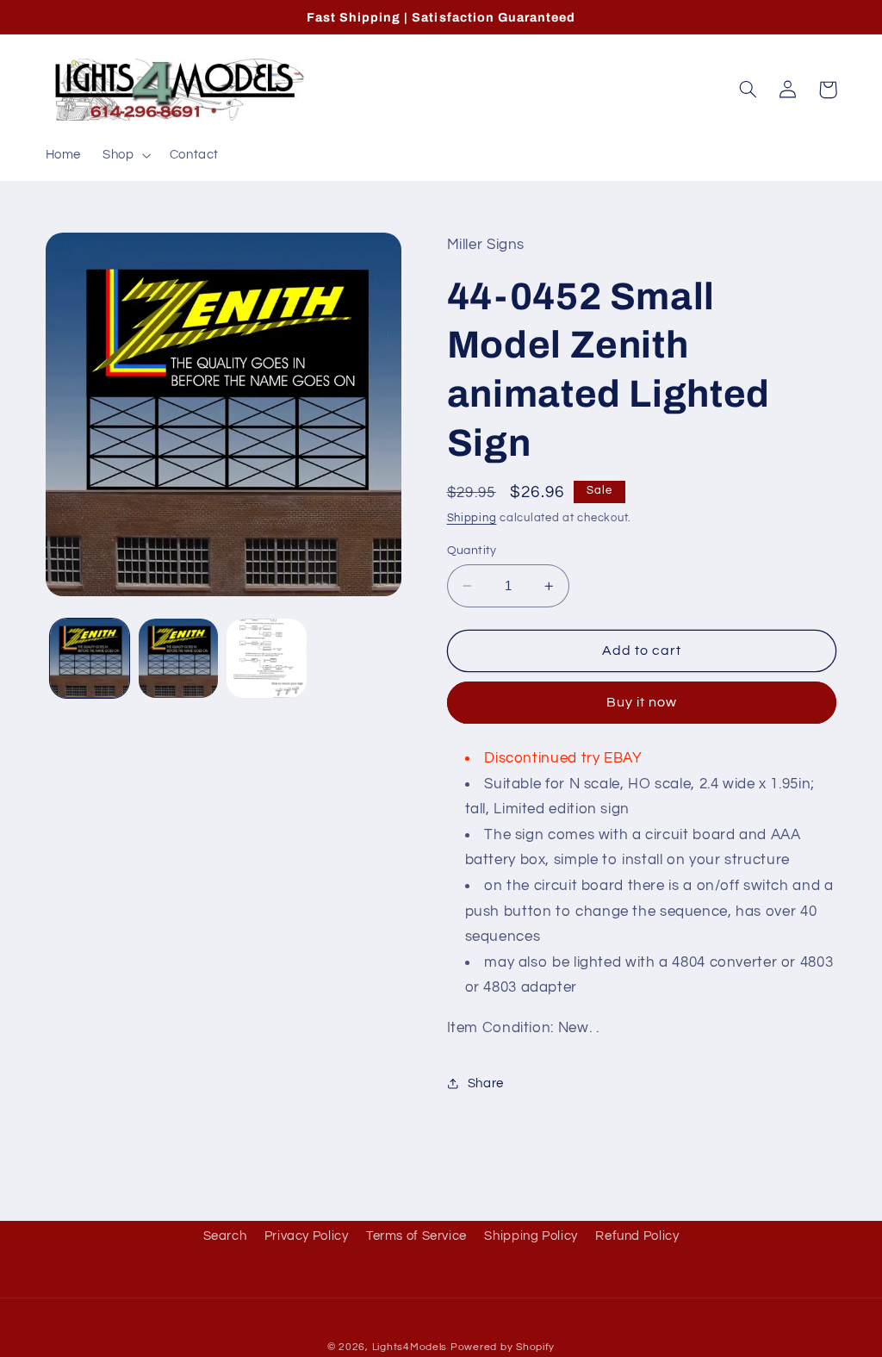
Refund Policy (637, 1235)
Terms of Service (416, 1235)
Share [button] (486, 1083)
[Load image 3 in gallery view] (266, 658)
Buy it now (642, 702)
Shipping (472, 518)
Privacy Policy (306, 1235)
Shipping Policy (530, 1235)
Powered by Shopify (502, 1347)
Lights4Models (410, 1347)
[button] (125, 155)
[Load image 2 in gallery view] (178, 658)
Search (225, 1235)
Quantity (472, 551)
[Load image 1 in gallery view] (89, 658)
